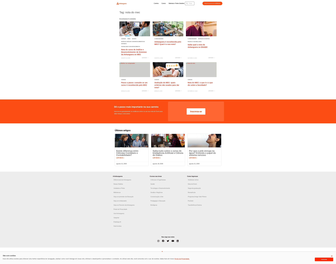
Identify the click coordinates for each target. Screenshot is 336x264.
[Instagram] (158, 241)
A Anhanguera (158, 38)
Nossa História (118, 184)
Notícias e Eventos (204, 38)
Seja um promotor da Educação (123, 196)
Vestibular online (193, 180)
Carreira (156, 3)
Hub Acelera (117, 226)
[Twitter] (168, 241)
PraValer (190, 201)
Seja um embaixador (120, 201)
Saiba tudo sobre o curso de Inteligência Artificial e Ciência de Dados (168, 153)
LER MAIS (144, 57)
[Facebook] (163, 241)
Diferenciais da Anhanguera (122, 180)
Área (128, 38)
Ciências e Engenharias (158, 180)
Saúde (152, 184)
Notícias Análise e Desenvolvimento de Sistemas (133, 42)
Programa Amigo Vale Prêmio (197, 196)
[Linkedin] (177, 241)
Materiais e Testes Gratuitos (176, 3)
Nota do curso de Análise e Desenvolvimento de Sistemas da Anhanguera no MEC (134, 52)
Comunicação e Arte (156, 196)
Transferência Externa (195, 205)
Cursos (164, 3)
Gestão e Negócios (156, 192)
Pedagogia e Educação (157, 201)
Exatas (134, 38)
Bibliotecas (117, 192)
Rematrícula (191, 192)
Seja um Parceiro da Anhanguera (124, 205)
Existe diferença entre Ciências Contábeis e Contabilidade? (127, 153)
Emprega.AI (117, 222)
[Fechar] (331, 256)
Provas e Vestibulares (195, 41)
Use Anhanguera (119, 213)
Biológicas (153, 205)
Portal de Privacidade (120, 209)
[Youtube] (173, 241)
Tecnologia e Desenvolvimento (130, 46)
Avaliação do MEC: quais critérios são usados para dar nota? (166, 85)
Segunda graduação (194, 188)
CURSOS (123, 38)
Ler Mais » (120, 158)
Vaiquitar (116, 217)
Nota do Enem (192, 184)
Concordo (324, 259)
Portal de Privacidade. (182, 259)
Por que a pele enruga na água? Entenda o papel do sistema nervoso (202, 153)
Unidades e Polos (119, 188)
